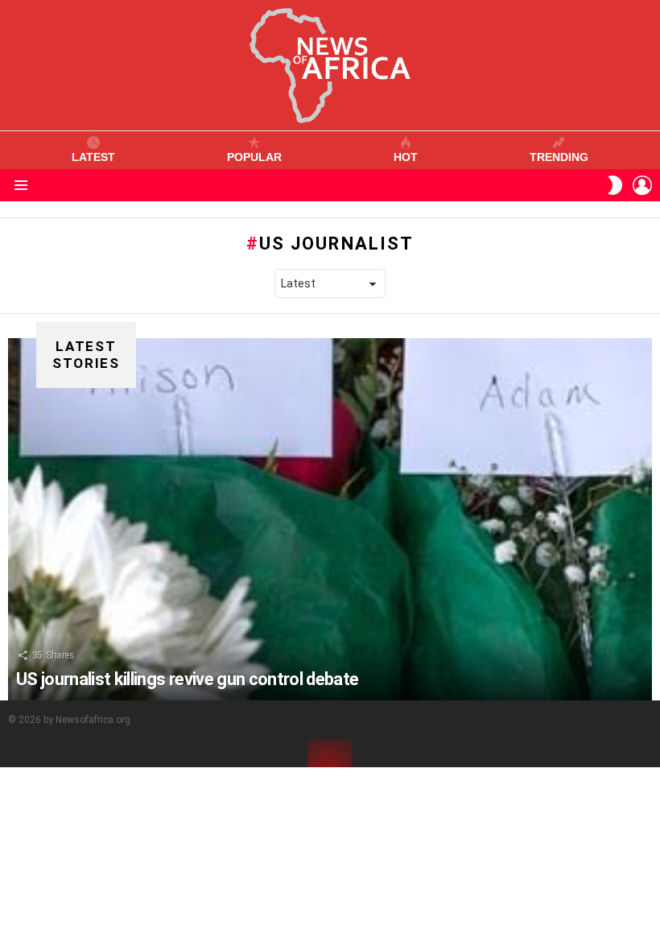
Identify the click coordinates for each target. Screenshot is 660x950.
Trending (559, 157)
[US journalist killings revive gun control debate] (330, 519)
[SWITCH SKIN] (615, 185)
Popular (254, 157)
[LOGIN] (642, 185)
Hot (406, 157)
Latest (93, 157)
